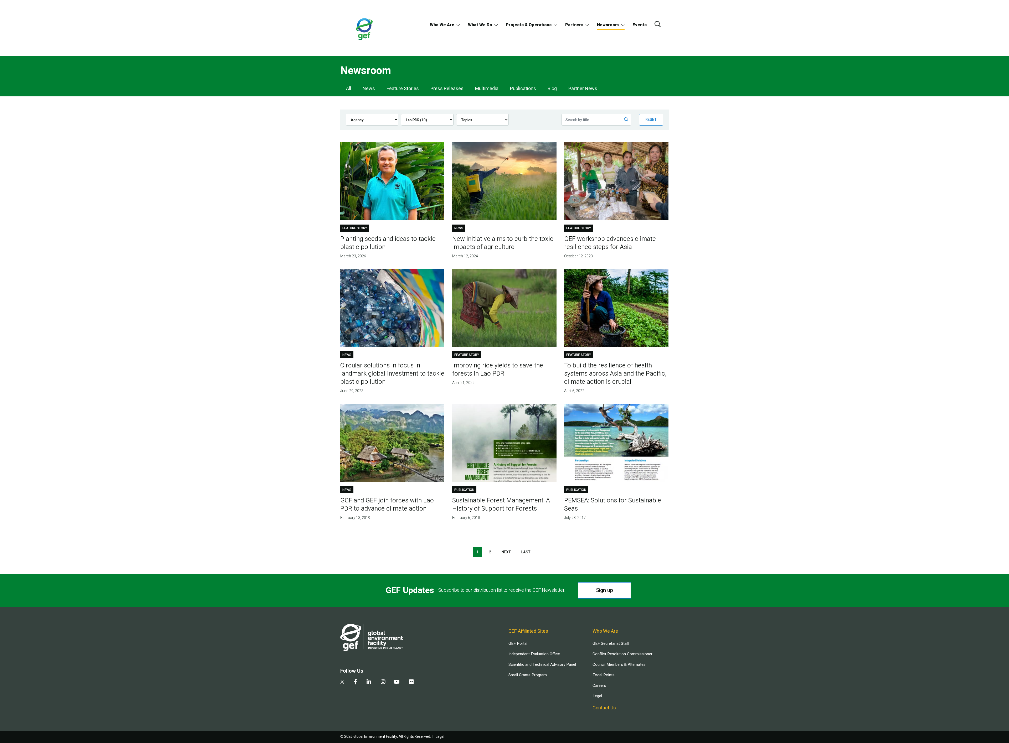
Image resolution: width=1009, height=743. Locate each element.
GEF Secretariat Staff (611, 643)
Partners (574, 25)
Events (639, 25)
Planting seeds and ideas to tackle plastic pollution (388, 243)
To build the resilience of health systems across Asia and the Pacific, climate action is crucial (615, 373)
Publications (523, 88)
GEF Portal (517, 643)
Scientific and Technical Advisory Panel (542, 664)
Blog (552, 88)
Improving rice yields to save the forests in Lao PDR (497, 369)
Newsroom (608, 25)
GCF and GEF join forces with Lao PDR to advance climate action (387, 504)
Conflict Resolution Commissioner (622, 654)
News (369, 88)
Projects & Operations (529, 25)
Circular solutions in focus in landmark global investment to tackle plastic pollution (392, 373)
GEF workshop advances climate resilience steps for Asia (610, 243)
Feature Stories (403, 88)
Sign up (604, 590)
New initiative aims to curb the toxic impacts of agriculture (502, 243)
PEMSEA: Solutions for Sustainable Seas (612, 504)
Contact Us (604, 707)
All (348, 88)
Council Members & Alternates (619, 664)
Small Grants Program (527, 675)
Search (658, 24)
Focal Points (604, 675)
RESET (651, 119)
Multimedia (486, 88)
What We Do (480, 25)
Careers (599, 685)
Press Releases (447, 88)
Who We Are (442, 25)
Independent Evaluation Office (534, 654)
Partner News (582, 88)
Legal (597, 696)
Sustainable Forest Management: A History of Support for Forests (501, 504)
